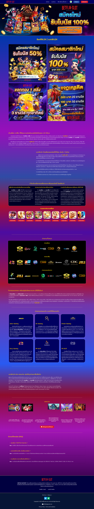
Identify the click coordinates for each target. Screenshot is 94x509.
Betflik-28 (32, 142)
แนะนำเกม (54, 2)
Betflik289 (37, 303)
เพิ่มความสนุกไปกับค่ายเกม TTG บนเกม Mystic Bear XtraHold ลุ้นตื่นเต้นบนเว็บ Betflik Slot (54, 419)
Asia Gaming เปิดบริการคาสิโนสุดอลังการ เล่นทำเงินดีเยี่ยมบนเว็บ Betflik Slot (27, 421)
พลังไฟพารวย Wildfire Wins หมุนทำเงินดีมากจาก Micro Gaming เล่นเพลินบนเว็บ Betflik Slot (79, 420)
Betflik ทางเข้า (42, 489)
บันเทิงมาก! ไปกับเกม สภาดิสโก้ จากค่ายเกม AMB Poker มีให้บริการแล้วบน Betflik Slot (66, 421)
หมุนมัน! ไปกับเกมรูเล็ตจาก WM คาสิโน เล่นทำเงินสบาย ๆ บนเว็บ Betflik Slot (40, 421)
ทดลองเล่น (12, 220)
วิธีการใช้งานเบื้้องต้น (62, 2)
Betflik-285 (65, 155)
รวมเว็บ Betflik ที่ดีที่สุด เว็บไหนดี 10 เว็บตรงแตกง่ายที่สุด (14, 420)
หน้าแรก (47, 2)
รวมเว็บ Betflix (51, 489)
